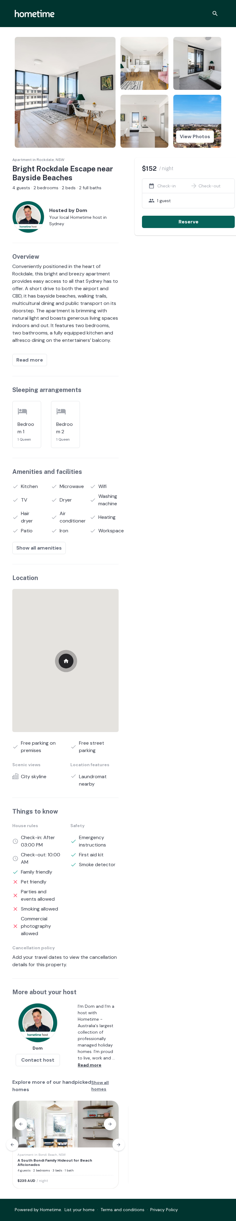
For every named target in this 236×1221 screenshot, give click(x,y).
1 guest (164, 200)
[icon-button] (215, 13)
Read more (29, 360)
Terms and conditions (122, 1209)
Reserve (189, 221)
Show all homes (100, 1086)
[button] (21, 1124)
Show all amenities (39, 548)
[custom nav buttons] (12, 1145)
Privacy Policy (164, 1209)
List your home (80, 1209)
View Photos (195, 136)
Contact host (37, 1060)
